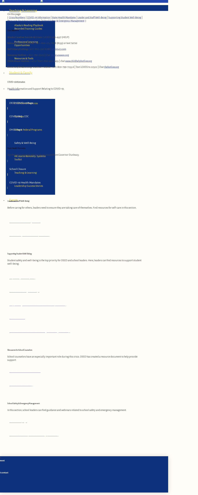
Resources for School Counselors (24, 20)
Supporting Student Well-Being (124, 17)
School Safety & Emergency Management (63, 20)
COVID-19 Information (38, 17)
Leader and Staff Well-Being (92, 17)
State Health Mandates (64, 17)
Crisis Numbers (17, 17)
